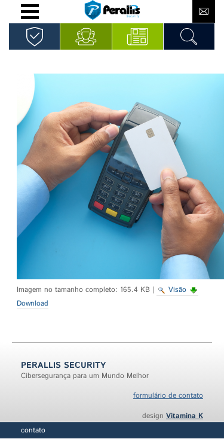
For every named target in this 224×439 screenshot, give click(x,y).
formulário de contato (168, 396)
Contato (33, 430)
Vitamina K (184, 416)
